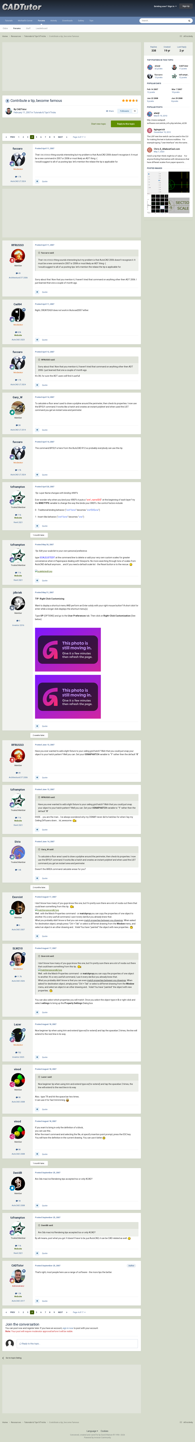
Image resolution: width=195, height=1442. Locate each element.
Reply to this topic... (31, 1343)
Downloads (67, 20)
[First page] (6, 137)
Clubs (5, 28)
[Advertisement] (71, 66)
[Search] (189, 20)
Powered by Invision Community (97, 1438)
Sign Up (186, 6)
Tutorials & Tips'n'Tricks (45, 112)
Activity (53, 20)
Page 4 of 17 (78, 137)
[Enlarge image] (130, 564)
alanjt (157, 66)
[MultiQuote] (37, 181)
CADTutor (183, 66)
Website (18, 335)
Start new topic (98, 124)
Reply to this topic (126, 124)
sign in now (68, 1328)
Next (60, 137)
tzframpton (184, 75)
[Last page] (67, 137)
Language (92, 1431)
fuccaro (158, 75)
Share (111, 111)
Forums (41, 20)
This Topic (177, 21)
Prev (12, 137)
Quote (44, 181)
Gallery (81, 20)
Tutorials (8, 20)
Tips (91, 20)
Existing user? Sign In (164, 6)
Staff (28, 28)
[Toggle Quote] (39, 253)
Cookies (104, 1431)
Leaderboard (41, 28)
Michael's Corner (25, 20)
